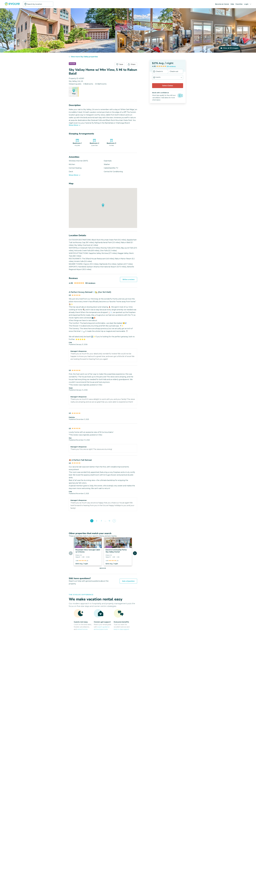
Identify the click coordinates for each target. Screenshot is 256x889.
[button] (167, 77)
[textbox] (38, 4)
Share (133, 64)
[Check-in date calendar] (154, 72)
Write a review (128, 279)
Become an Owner (222, 4)
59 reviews (171, 66)
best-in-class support (121, 629)
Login (246, 4)
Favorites (239, 4)
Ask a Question (128, 581)
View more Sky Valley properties (84, 57)
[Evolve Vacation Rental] (12, 5)
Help (232, 4)
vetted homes (82, 629)
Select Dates (167, 86)
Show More (73, 125)
